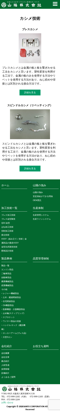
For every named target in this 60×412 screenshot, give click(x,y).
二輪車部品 (6, 273)
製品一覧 (5, 265)
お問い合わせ (7, 402)
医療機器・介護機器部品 (14, 309)
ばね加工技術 (7, 227)
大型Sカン (7, 337)
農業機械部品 (7, 281)
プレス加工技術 (8, 215)
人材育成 (5, 365)
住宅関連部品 (9, 301)
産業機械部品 (7, 285)
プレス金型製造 (8, 219)
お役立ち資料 (41, 346)
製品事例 (6, 258)
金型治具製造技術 (9, 247)
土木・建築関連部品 (12, 297)
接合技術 (5, 235)
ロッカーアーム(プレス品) (14, 333)
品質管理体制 (41, 258)
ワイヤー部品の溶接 (12, 321)
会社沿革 (5, 357)
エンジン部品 (7, 269)
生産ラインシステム (42, 219)
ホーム (5, 185)
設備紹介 (5, 373)
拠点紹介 (5, 361)
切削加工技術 (7, 231)
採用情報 (5, 369)
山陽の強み (39, 185)
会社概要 (5, 353)
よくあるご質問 (8, 377)
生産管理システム (41, 215)
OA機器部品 (8, 305)
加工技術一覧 (9, 208)
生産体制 (38, 208)
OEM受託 (37, 200)
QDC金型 (5, 223)
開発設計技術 (7, 251)
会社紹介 (6, 346)
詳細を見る (30, 92)
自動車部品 (6, 277)
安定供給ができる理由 (43, 196)
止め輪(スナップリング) (13, 313)
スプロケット (9, 317)
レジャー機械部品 (11, 293)
